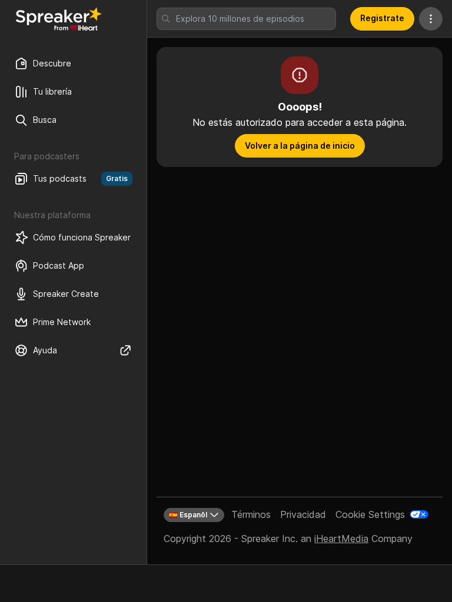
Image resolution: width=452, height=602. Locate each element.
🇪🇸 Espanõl (188, 514)
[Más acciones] (431, 19)
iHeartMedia (341, 538)
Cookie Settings (370, 514)
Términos (251, 514)
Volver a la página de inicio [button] (300, 145)
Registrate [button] (382, 18)
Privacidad (303, 514)
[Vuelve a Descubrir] (58, 19)
